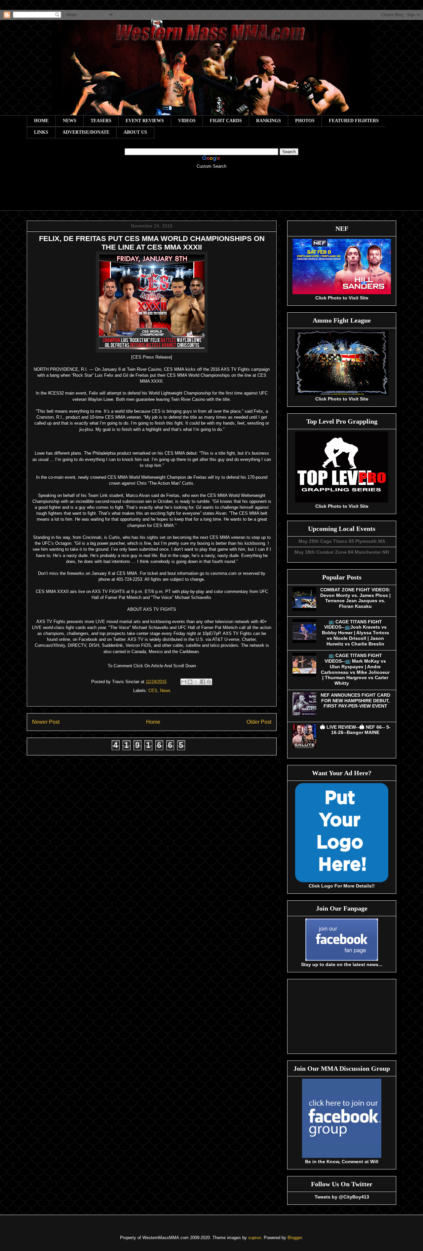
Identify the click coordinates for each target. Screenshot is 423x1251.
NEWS (69, 120)
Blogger (295, 1237)
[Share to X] (196, 681)
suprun (254, 1237)
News (165, 690)
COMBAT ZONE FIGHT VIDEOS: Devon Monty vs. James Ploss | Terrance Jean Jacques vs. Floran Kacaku (355, 598)
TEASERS (101, 120)
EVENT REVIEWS (145, 120)
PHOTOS (305, 120)
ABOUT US (135, 132)
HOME (41, 120)
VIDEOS (187, 120)
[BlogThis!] (190, 681)
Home (153, 722)
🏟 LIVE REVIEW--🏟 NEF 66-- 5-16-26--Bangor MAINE (355, 729)
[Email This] (183, 681)
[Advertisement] (211, 194)
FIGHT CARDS (226, 120)
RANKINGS (268, 120)
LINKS (41, 132)
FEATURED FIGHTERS (354, 120)
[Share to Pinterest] (209, 681)
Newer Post (45, 722)
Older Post (259, 722)
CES (152, 690)
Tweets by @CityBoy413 (342, 1196)
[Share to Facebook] (202, 681)
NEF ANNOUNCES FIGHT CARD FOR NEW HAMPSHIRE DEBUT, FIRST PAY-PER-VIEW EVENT (355, 700)
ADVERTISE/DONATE (85, 132)
